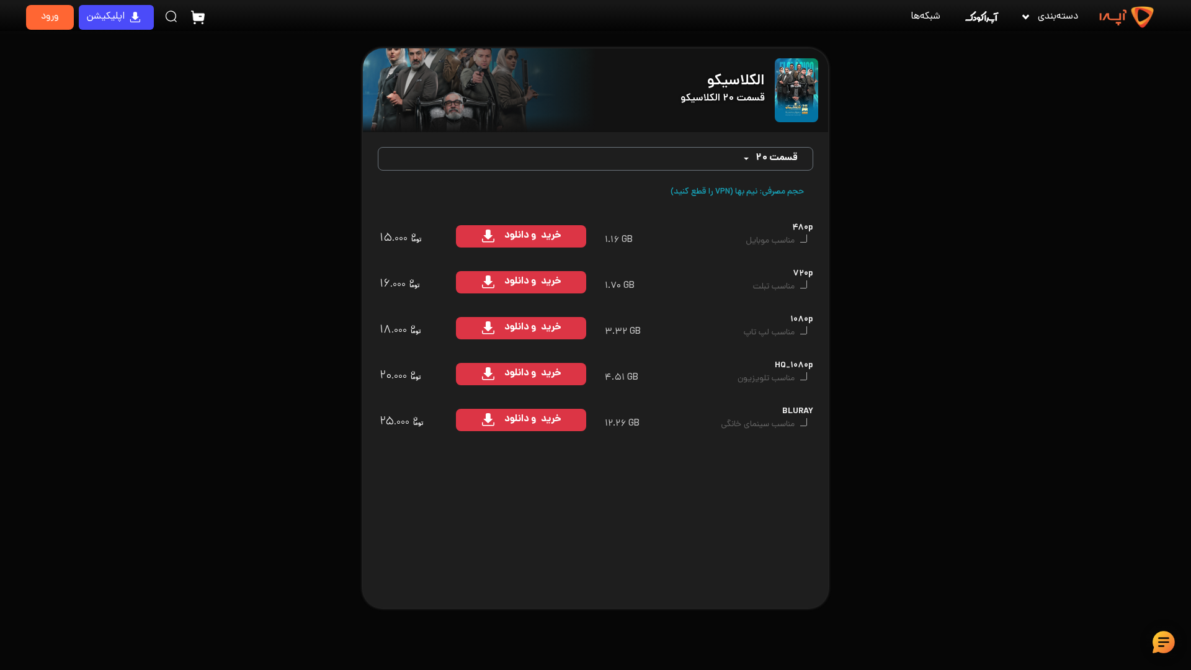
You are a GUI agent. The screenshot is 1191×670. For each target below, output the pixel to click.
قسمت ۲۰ (777, 158)
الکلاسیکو (736, 81)
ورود (50, 17)
